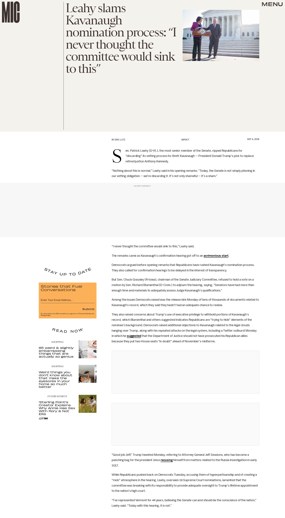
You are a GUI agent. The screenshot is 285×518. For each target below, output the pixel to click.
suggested (134, 336)
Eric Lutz (120, 139)
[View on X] (185, 372)
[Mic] (11, 12)
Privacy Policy (45, 315)
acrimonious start (216, 255)
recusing (167, 460)
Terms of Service (85, 313)
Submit (88, 309)
